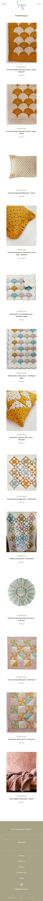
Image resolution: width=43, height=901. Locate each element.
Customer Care (21, 873)
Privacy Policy (30, 897)
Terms (21, 897)
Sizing (21, 878)
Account (21, 867)
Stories (21, 856)
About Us (21, 861)
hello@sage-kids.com (21, 889)
